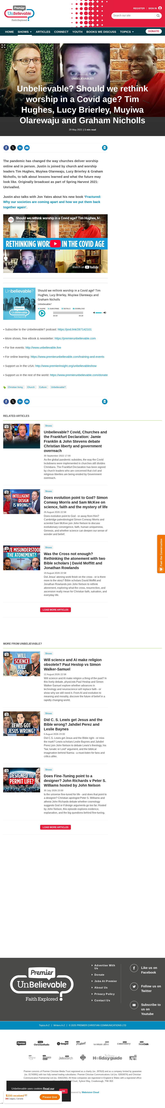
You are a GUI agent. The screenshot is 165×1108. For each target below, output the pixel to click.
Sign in (65, 141)
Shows (48, 425)
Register (139, 8)
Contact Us (102, 1000)
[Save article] (105, 148)
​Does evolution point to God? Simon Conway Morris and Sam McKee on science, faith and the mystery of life (76, 502)
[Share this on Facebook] (6, 148)
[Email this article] (27, 148)
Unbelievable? (83, 78)
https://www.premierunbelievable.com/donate (79, 375)
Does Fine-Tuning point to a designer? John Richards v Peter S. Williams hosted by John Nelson (75, 780)
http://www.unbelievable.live (43, 347)
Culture (43, 387)
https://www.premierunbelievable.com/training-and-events (67, 356)
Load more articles (55, 609)
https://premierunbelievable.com (75, 338)
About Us (101, 987)
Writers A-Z (59, 1025)
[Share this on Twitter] (13, 148)
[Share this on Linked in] (20, 148)
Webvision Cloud (90, 1092)
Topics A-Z (44, 1025)
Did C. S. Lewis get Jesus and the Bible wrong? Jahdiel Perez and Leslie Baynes (73, 724)
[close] (107, 141)
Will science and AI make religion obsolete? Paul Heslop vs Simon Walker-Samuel (73, 664)
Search (158, 16)
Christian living (15, 387)
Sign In (152, 8)
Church (31, 387)
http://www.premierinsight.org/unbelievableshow (66, 366)
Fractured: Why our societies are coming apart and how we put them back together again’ (52, 202)
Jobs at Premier (105, 981)
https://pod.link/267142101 (75, 329)
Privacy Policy (104, 994)
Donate (99, 974)
